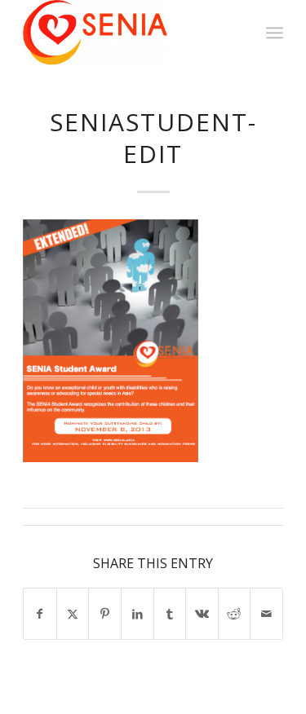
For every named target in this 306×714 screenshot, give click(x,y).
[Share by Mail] (266, 613)
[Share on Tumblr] (170, 613)
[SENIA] (127, 32)
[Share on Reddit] (235, 613)
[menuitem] (274, 32)
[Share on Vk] (202, 613)
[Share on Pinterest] (105, 613)
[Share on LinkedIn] (137, 613)
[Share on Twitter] (73, 613)
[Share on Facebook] (40, 613)
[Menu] (274, 32)
